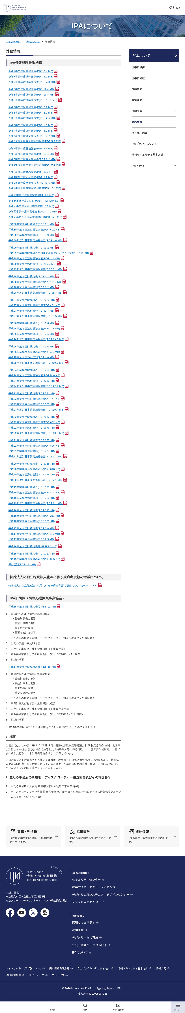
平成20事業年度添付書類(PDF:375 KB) (31, 474)
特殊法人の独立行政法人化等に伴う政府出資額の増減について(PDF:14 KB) (53, 585)
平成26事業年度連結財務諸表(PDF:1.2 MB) (34, 328)
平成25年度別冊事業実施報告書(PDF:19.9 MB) (36, 362)
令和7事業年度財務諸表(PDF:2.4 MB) (30, 71)
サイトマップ (36, 975)
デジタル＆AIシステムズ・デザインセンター (101, 894)
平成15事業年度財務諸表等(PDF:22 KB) (32, 606)
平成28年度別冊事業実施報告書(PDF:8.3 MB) (35, 292)
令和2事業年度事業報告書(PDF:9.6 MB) (32, 182)
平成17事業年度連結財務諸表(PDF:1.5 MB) (34, 533)
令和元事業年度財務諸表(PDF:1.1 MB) (31, 195)
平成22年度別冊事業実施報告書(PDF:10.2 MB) (36, 433)
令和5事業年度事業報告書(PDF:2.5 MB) (32, 118)
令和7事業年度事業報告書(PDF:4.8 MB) (32, 82)
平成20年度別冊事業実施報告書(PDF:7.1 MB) (35, 479)
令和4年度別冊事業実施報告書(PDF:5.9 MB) (34, 141)
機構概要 (137, 89)
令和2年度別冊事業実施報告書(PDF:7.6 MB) (34, 188)
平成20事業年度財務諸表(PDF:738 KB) (31, 463)
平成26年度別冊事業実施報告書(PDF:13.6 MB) (36, 339)
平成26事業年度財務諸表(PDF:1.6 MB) (31, 323)
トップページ (13, 41)
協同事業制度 (13, 975)
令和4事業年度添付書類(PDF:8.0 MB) (30, 130)
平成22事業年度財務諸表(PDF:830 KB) (31, 416)
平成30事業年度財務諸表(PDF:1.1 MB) (31, 224)
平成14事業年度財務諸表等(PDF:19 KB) (32, 666)
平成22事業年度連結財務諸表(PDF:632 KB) (34, 422)
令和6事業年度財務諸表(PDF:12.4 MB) (31, 89)
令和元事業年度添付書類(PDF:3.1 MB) (31, 206)
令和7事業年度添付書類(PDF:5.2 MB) (30, 76)
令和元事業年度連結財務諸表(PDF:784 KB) (34, 200)
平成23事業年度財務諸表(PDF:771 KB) (31, 393)
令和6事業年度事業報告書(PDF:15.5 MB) (32, 100)
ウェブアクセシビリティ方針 (93, 968)
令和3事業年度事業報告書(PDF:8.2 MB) (32, 159)
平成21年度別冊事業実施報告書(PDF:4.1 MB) (35, 456)
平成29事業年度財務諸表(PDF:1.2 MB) (31, 247)
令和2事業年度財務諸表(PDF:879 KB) (30, 171)
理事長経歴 (138, 78)
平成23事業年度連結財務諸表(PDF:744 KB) (34, 398)
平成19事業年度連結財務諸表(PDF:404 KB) (34, 492)
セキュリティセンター (86, 879)
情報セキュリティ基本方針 (149, 154)
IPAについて (33, 41)
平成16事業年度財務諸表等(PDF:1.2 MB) (32, 546)
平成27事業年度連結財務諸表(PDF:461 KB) (34, 305)
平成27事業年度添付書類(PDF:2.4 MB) (31, 310)
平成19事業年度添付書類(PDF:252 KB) (31, 497)
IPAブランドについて (144, 143)
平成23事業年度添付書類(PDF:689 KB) (31, 404)
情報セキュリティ (83, 922)
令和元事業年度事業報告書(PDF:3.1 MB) (32, 211)
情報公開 (137, 111)
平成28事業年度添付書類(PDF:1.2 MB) (31, 287)
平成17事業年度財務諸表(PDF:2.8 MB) (31, 528)
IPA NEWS (138, 165)
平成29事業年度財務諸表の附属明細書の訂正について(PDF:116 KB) (48, 253)
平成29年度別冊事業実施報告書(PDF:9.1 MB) (35, 269)
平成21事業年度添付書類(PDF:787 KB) (31, 451)
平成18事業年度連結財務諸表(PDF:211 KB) (34, 515)
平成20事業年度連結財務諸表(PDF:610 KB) (34, 469)
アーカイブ (58, 975)
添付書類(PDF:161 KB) (22, 564)
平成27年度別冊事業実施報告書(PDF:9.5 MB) (35, 316)
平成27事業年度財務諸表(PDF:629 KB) (31, 299)
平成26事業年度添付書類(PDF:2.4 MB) (31, 334)
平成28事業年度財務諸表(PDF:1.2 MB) (31, 276)
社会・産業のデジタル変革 (89, 945)
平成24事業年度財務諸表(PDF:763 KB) (31, 370)
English (175, 7)
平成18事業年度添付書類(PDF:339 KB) (31, 521)
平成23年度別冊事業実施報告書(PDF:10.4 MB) (36, 409)
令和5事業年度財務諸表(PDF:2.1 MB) (30, 107)
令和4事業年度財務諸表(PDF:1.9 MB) (30, 125)
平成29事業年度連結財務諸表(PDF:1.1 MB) (34, 258)
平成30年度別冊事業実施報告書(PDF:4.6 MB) (35, 240)
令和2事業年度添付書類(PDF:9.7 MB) (30, 177)
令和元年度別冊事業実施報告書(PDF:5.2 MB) (35, 217)
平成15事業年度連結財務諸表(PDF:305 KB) (34, 559)
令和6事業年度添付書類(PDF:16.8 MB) (31, 94)
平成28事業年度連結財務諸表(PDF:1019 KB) (35, 281)
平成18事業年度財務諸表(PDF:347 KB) (31, 510)
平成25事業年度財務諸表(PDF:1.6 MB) (31, 346)
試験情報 (78, 930)
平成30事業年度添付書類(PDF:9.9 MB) (31, 235)
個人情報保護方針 (59, 968)
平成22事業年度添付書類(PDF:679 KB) (31, 427)
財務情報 (137, 121)
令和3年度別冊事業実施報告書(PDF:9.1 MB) (34, 164)
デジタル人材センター (86, 902)
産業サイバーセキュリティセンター (95, 887)
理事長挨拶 (138, 67)
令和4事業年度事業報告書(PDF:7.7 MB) (32, 135)
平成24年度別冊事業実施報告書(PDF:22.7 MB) (36, 386)
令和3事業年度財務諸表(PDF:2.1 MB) (30, 148)
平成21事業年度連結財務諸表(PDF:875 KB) (34, 445)
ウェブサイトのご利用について (23, 968)
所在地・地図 (139, 132)
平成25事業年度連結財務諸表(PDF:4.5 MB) (34, 352)
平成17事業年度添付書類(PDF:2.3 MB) (31, 539)
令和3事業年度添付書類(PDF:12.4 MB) (31, 153)
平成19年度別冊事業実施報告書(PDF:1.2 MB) (35, 503)
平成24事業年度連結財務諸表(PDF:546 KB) (34, 375)
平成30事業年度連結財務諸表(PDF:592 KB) (34, 229)
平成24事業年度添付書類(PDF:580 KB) (31, 380)
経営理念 (137, 100)
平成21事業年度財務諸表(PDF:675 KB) (31, 440)
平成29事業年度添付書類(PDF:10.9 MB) (32, 263)
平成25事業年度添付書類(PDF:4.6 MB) (31, 357)
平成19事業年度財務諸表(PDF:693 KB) (31, 487)
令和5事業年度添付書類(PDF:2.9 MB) (30, 112)
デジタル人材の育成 (85, 937)
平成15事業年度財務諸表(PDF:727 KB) (31, 553)
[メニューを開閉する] (174, 111)
